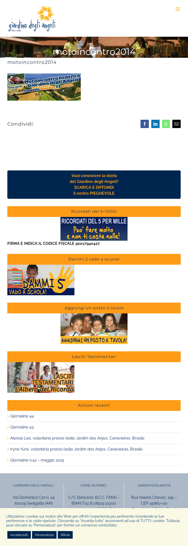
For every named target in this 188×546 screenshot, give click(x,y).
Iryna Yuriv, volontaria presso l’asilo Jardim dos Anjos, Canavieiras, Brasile (76, 449)
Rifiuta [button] (65, 535)
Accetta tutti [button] (19, 535)
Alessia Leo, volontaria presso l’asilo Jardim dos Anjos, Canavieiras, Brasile (77, 438)
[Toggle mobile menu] (178, 9)
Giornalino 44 (22, 416)
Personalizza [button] (44, 535)
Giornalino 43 (22, 427)
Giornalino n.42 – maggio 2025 (37, 460)
